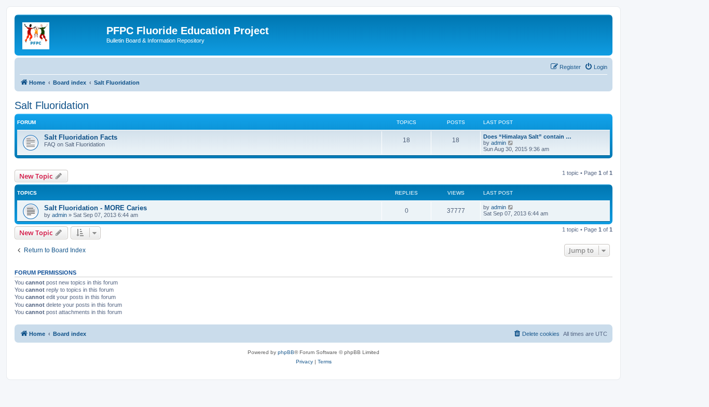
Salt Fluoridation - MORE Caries (95, 208)
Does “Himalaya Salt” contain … (527, 136)
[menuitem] (595, 67)
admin (498, 143)
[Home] (61, 33)
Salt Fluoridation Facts (80, 137)
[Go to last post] (511, 207)
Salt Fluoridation (52, 105)
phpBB (286, 352)
